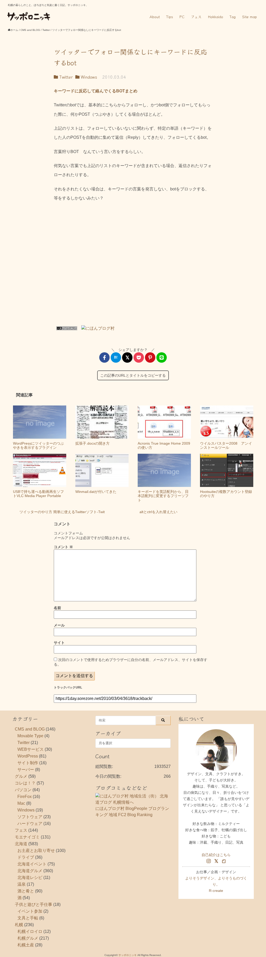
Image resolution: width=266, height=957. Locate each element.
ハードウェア (29, 823)
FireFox (24, 796)
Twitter (65, 77)
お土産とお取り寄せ (36, 850)
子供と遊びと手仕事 (33, 904)
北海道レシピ (29, 877)
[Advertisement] (133, 265)
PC (181, 16)
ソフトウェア (29, 817)
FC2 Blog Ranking (135, 815)
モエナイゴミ (27, 837)
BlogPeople (136, 808)
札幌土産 (25, 945)
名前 (57, 608)
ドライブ (25, 857)
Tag (233, 16)
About (155, 16)
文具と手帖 (27, 918)
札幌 (19, 924)
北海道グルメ (29, 871)
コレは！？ (25, 783)
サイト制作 (27, 763)
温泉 (21, 884)
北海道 (21, 844)
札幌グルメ (27, 938)
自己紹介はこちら (216, 855)
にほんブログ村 (109, 808)
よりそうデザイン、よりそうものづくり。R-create (216, 884)
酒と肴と (25, 891)
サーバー (25, 769)
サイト (59, 643)
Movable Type (30, 736)
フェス (196, 16)
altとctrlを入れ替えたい (158, 512)
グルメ (21, 776)
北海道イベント (31, 864)
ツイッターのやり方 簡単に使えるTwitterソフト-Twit (62, 512)
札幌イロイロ (29, 931)
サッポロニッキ (127, 955)
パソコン (23, 790)
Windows (88, 77)
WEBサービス (30, 749)
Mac (21, 803)
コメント (63, 547)
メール (59, 625)
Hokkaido (215, 16)
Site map (249, 16)
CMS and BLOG (30, 729)
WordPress (27, 756)
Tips (169, 16)
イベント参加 (29, 911)
